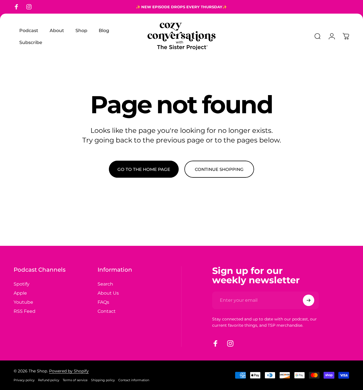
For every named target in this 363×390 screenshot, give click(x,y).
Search (105, 284)
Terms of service (75, 380)
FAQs (103, 302)
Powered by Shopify (69, 371)
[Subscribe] (308, 300)
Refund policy (48, 380)
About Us (108, 293)
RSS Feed (24, 311)
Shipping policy (103, 380)
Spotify (21, 284)
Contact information (133, 380)
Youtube (23, 302)
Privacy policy (24, 380)
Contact (107, 311)
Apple (20, 293)
